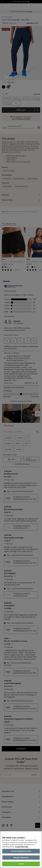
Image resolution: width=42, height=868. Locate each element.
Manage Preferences (21, 857)
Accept (21, 864)
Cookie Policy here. (21, 846)
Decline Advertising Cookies (21, 851)
